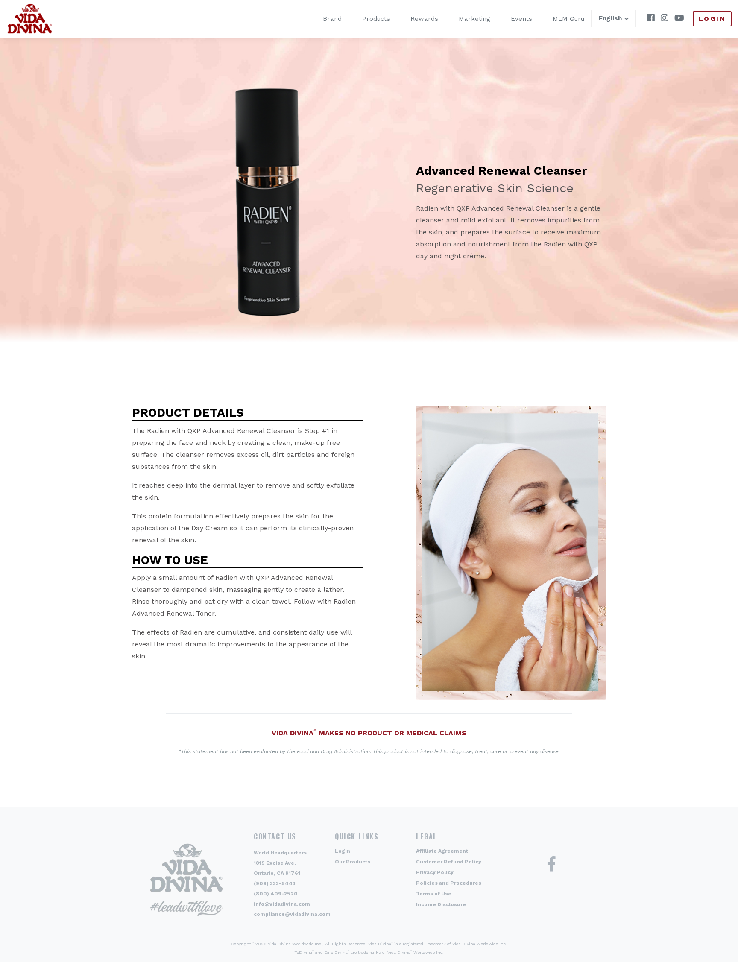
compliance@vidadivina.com (292, 914)
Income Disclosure (441, 904)
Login (712, 19)
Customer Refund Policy (448, 862)
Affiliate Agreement (442, 851)
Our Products (352, 862)
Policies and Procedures (448, 883)
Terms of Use (433, 894)
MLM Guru (568, 19)
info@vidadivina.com (282, 904)
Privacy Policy (435, 872)
